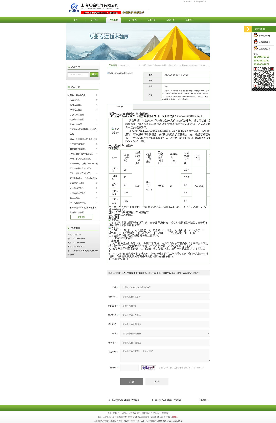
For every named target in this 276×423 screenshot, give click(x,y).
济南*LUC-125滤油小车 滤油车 (127, 400)
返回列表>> (204, 400)
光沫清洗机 (75, 100)
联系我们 (203, 1)
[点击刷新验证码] (148, 367)
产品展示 (114, 20)
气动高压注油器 (77, 119)
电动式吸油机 (76, 105)
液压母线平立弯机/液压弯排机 (83, 207)
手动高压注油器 (77, 114)
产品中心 (156, 65)
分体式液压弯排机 (78, 202)
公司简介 (95, 20)
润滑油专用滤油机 (78, 149)
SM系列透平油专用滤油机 (81, 154)
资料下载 (140, 413)
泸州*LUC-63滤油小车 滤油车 (170, 400)
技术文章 (151, 20)
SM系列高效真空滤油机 (80, 158)
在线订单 (170, 20)
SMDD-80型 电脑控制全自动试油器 (83, 131)
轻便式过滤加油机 (78, 144)
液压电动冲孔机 (77, 188)
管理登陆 (165, 413)
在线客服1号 (264, 35)
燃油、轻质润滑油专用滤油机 (83, 139)
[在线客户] (248, 29)
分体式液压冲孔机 (78, 193)
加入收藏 (187, 1)
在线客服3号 (264, 49)
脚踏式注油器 (76, 110)
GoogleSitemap (157, 417)
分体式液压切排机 (78, 183)
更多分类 (81, 217)
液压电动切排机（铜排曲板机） (84, 178)
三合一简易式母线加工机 (81, 168)
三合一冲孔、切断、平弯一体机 (84, 163)
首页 (76, 20)
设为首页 (195, 1)
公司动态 (133, 20)
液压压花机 (75, 198)
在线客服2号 (264, 42)
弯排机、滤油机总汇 (77, 95)
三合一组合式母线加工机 (81, 173)
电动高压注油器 (77, 212)
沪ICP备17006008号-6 (142, 417)
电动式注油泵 (76, 124)
